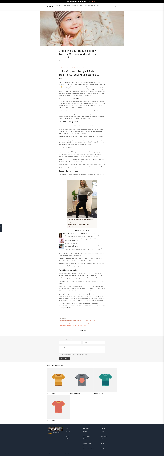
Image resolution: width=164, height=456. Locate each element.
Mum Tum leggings (72, 142)
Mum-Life (67, 436)
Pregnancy (68, 431)
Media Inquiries (104, 436)
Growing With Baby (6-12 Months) (73, 67)
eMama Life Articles (87, 436)
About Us (85, 431)
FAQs (102, 438)
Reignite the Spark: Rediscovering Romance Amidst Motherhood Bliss (77, 320)
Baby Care (84, 67)
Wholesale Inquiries (87, 443)
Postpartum (61, 67)
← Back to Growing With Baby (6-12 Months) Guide (72, 325)
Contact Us (103, 431)
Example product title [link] (51, 393)
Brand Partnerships (87, 441)
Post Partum (68, 434)
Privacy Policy (103, 448)
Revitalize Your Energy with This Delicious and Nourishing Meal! (75, 323)
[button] (61, 5)
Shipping (102, 441)
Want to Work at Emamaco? (88, 448)
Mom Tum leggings (91, 288)
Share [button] (61, 64)
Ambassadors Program (87, 445)
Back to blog (82, 330)
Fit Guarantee (86, 434)
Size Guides (103, 434)
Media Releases (86, 438)
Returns (102, 443)
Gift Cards (68, 438)
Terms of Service (104, 445)
